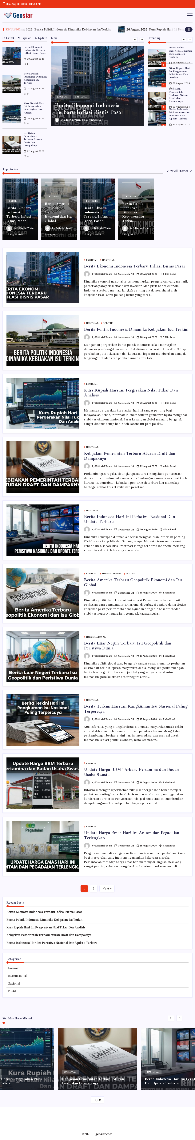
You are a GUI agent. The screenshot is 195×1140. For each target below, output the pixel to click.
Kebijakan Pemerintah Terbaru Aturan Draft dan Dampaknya (33, 139)
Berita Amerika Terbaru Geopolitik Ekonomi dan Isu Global (180, 114)
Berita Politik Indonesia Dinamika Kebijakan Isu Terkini (45, 29)
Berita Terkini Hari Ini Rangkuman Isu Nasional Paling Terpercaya (135, 709)
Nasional (14, 983)
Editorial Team (72, 119)
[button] (189, 29)
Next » (107, 888)
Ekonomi (14, 968)
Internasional (17, 975)
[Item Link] (11, 56)
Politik (12, 991)
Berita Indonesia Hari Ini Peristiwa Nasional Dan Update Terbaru (179, 93)
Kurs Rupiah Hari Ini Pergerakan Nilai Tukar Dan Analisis (34, 108)
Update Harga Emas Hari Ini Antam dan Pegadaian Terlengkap (131, 835)
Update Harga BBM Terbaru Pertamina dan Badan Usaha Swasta (131, 772)
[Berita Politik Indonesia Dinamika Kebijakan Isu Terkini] (97, 86)
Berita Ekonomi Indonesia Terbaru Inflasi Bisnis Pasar (35, 50)
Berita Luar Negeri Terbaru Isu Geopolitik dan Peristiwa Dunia (127, 645)
